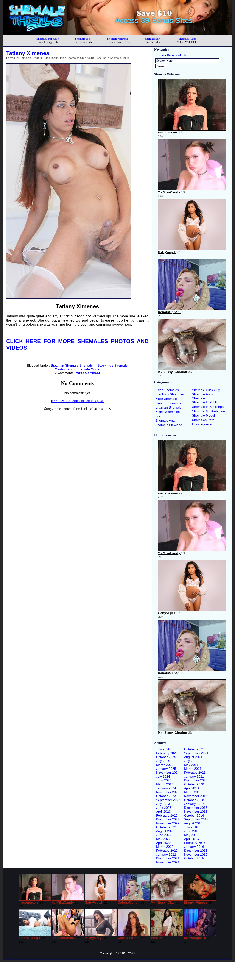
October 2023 (166, 796)
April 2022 (163, 843)
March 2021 (192, 768)
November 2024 (167, 772)
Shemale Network (117, 38)
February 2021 (195, 772)
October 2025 (166, 757)
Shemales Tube (187, 38)
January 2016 (194, 846)
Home (159, 55)
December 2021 (167, 858)
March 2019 (192, 792)
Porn (158, 416)
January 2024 (166, 788)
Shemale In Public (205, 402)
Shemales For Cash (47, 38)
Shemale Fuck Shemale (202, 396)
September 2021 (196, 753)
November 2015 (195, 854)
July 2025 (163, 761)
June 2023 (163, 807)
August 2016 (193, 823)
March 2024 (164, 784)
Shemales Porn (203, 420)
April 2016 (191, 839)
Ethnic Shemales (167, 412)
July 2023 (163, 804)
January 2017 (194, 804)
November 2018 (195, 796)
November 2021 (167, 862)
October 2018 (194, 800)
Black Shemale (166, 398)
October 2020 (194, 784)
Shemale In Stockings (96, 365)
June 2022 (163, 835)
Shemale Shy (152, 38)
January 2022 (166, 854)
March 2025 (164, 765)
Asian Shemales (167, 390)
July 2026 (163, 749)
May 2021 (191, 765)
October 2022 (166, 827)
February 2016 (195, 843)
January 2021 (194, 776)
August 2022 (165, 831)
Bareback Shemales (170, 394)
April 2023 (163, 811)
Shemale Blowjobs (168, 425)
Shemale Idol (82, 38)
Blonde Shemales (168, 403)
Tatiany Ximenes (27, 53)
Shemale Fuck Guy (206, 390)
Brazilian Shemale (64, 365)
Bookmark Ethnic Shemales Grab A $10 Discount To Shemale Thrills (87, 58)
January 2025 (166, 768)
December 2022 (167, 819)
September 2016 (196, 819)
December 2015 (195, 850)
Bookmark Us (177, 55)
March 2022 (164, 846)
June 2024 (163, 780)
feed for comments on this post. (77, 401)
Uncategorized (202, 424)
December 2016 (195, 807)
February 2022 (167, 850)
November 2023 (167, 792)
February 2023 (167, 815)
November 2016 (195, 811)
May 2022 (163, 839)
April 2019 (191, 788)
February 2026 (167, 753)
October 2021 (194, 749)
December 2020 (195, 780)
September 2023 (168, 800)
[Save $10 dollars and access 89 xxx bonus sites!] (117, 33)
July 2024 (163, 776)
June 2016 (191, 831)
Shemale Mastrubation (208, 411)
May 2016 (191, 835)
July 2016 (191, 827)
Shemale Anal (165, 420)
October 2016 (194, 815)
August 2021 (193, 757)
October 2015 (194, 858)
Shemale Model (88, 369)
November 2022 (167, 823)
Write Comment (88, 373)
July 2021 (191, 761)
